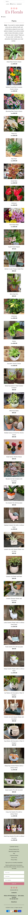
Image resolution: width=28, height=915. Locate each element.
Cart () (13, 4)
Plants (14, 21)
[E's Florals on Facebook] (11, 8)
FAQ (14, 853)
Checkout (19, 4)
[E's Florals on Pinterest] (14, 8)
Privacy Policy (14, 859)
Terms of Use (14, 857)
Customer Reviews (14, 855)
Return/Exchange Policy (14, 851)
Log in (7, 4)
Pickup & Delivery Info (14, 849)
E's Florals (14, 12)
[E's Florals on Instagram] (16, 8)
